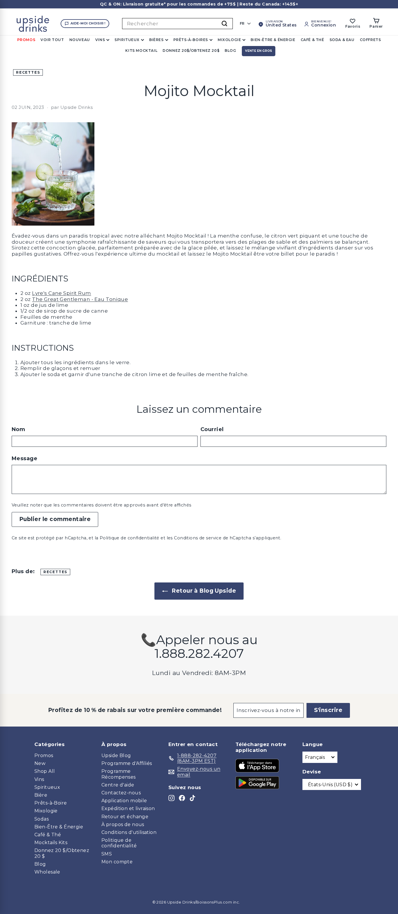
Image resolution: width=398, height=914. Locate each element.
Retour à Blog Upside (203, 590)
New (39, 763)
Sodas (41, 819)
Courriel (211, 429)
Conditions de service (197, 538)
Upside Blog (116, 755)
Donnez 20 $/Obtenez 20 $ (61, 853)
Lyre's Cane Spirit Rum (61, 293)
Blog (230, 50)
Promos (26, 40)
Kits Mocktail (141, 50)
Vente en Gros (258, 51)
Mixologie (229, 40)
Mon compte (117, 862)
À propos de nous (122, 824)
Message (24, 459)
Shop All (44, 771)
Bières (156, 40)
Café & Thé (312, 40)
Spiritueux (127, 40)
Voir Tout (52, 40)
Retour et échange (124, 816)
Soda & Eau (342, 40)
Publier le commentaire (55, 519)
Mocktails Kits (50, 842)
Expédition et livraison (128, 808)
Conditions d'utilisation (128, 832)
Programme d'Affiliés (126, 763)
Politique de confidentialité (129, 538)
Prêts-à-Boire (50, 803)
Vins (100, 40)
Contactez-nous (121, 793)
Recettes (28, 72)
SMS (106, 854)
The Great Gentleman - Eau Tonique (80, 299)
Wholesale (47, 872)
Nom (18, 429)
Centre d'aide (117, 785)
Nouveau (79, 40)
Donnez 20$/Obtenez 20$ (191, 50)
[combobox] (177, 23)
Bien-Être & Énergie (273, 40)
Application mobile (124, 800)
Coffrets (370, 40)
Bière (40, 795)
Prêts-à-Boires (190, 40)
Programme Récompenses (118, 774)
